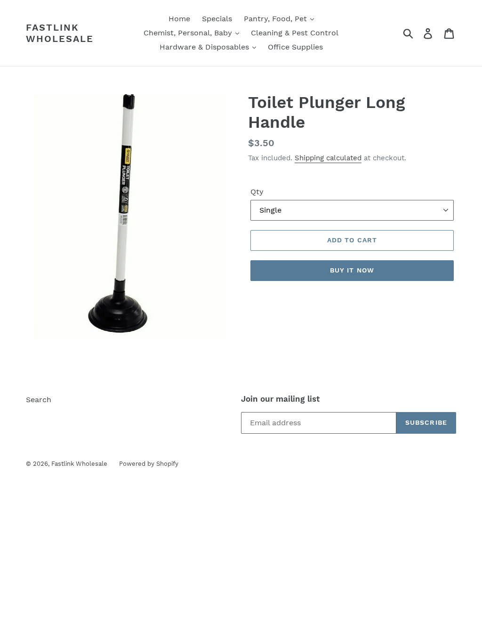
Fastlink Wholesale (60, 33)
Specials (217, 18)
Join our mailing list (280, 399)
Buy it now (352, 270)
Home (179, 18)
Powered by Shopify (148, 463)
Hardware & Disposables (205, 46)
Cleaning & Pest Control (294, 32)
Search (38, 399)
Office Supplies (295, 46)
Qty (257, 191)
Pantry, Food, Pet (276, 18)
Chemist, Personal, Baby (189, 32)
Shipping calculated (328, 158)
